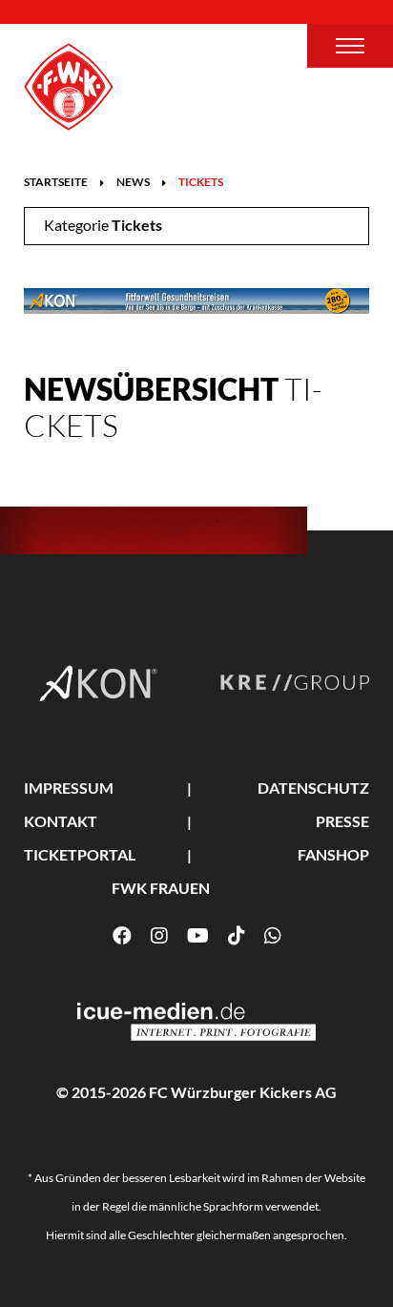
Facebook (122, 935)
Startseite (56, 182)
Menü (350, 46)
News (133, 182)
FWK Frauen (161, 888)
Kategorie (103, 225)
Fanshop (333, 854)
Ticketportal (79, 854)
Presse (342, 821)
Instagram (159, 935)
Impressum (69, 787)
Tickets (200, 182)
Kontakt (60, 821)
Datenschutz (313, 787)
